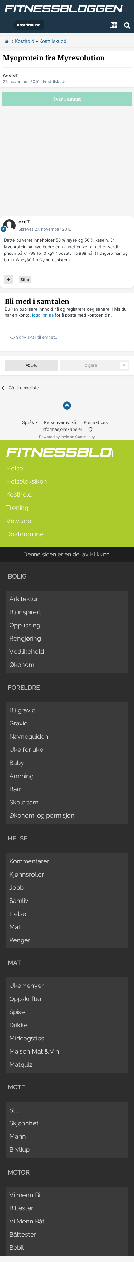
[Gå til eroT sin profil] (9, 225)
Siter (25, 279)
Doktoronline (25, 534)
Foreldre (24, 687)
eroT (13, 75)
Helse (14, 468)
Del (33, 365)
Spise (17, 1012)
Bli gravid (22, 710)
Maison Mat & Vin (34, 1051)
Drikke (18, 1025)
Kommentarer (29, 861)
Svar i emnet (67, 99)
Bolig (17, 576)
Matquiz (20, 1064)
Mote (16, 1087)
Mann (17, 1136)
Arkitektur (23, 599)
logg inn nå (43, 314)
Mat (15, 927)
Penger (19, 940)
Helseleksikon (26, 481)
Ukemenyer (26, 985)
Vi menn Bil (25, 1195)
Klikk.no (100, 554)
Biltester (21, 1208)
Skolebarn (24, 802)
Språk (29, 422)
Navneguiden (28, 736)
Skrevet (44, 229)
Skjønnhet (24, 1123)
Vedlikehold (26, 651)
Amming (21, 776)
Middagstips (26, 1038)
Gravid (18, 723)
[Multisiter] (8, 279)
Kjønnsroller (26, 874)
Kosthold (19, 494)
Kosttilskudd (55, 81)
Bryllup (19, 1149)
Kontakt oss (96, 422)
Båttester (22, 1234)
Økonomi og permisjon (41, 815)
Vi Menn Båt (27, 1221)
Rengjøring (25, 638)
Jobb (16, 887)
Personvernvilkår (61, 422)
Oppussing (24, 625)
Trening (17, 507)
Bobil (16, 1247)
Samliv (18, 900)
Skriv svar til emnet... (37, 337)
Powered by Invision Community (67, 436)
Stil (13, 1110)
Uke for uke (26, 749)
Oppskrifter (25, 999)
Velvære (18, 521)
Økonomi (22, 664)
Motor (19, 1172)
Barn (16, 789)
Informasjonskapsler (61, 429)
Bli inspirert (25, 612)
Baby (16, 763)
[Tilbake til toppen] (67, 406)
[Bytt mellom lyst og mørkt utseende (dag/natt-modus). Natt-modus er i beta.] (90, 429)
